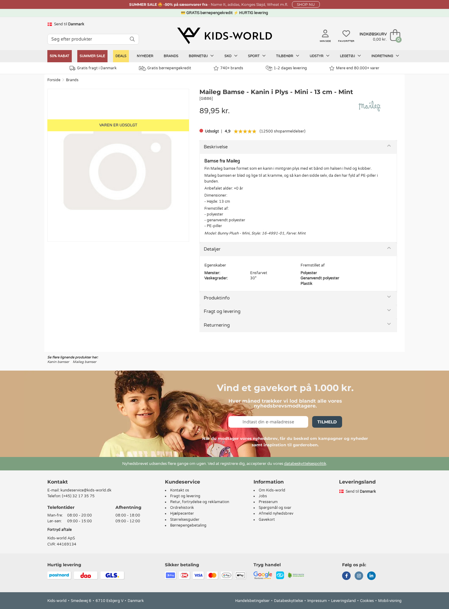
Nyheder (145, 56)
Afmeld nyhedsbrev (276, 513)
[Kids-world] (224, 35)
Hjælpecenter (182, 513)
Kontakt (57, 482)
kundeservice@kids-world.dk (85, 490)
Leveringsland (343, 601)
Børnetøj (199, 56)
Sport (254, 56)
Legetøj (348, 56)
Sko (228, 56)
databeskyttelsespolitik (305, 463)
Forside (53, 80)
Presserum (268, 502)
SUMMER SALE (92, 56)
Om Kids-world (272, 490)
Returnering (217, 325)
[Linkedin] (371, 576)
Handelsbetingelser (252, 601)
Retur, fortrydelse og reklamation (199, 502)
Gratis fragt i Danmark (97, 68)
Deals (120, 56)
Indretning (382, 56)
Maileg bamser (84, 362)
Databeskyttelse (288, 601)
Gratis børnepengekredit (169, 68)
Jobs (263, 496)
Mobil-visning (390, 601)
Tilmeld (327, 422)
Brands (171, 56)
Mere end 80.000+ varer (357, 68)
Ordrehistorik (182, 508)
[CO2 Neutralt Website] (296, 575)
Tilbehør (285, 56)
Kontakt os (179, 490)
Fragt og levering (222, 311)
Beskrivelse (216, 147)
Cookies (367, 601)
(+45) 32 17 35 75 (78, 496)
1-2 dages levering (290, 68)
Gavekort (267, 519)
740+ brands (231, 68)
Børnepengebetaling (188, 525)
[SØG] (132, 39)
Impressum (317, 601)
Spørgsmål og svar (275, 508)
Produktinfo (217, 298)
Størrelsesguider (184, 519)
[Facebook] (346, 576)
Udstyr (317, 56)
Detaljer (212, 249)
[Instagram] (359, 576)
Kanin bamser (58, 362)
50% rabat (59, 56)
